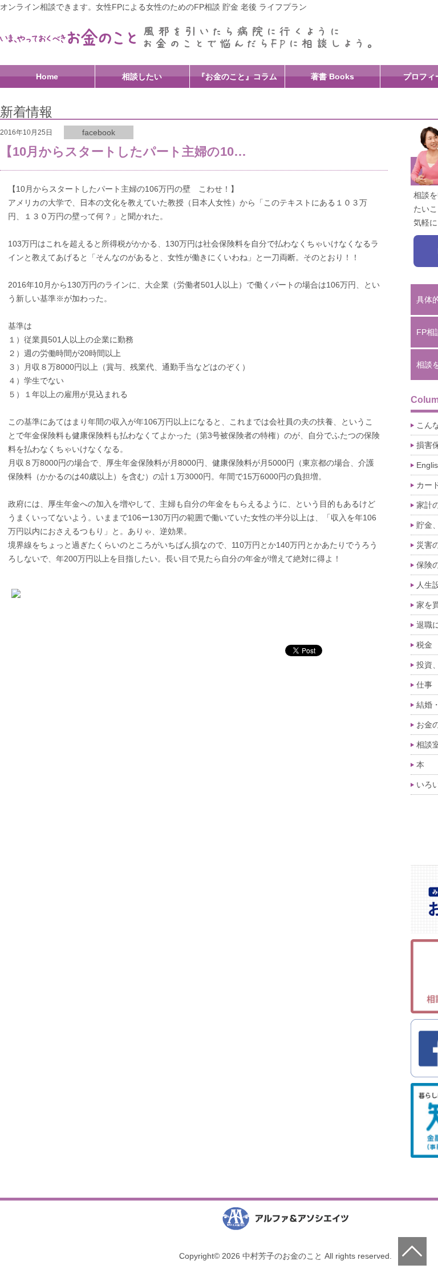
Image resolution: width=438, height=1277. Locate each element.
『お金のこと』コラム (237, 76)
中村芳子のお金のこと (68, 37)
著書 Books (332, 76)
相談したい (142, 76)
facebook (98, 132)
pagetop (412, 1251)
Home (47, 76)
